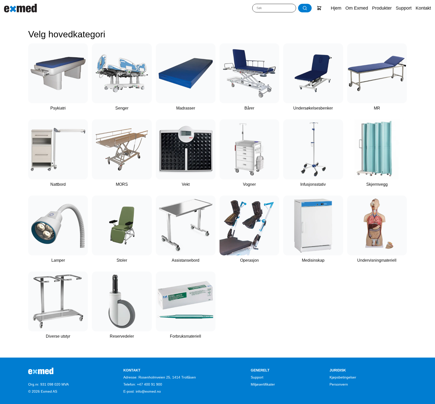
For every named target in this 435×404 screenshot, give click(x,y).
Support (404, 8)
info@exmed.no (148, 391)
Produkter (382, 8)
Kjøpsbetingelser (343, 377)
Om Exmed (356, 8)
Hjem (336, 8)
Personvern (339, 384)
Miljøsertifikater (263, 384)
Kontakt (423, 8)
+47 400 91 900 (149, 384)
